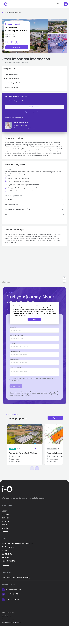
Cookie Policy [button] (31, 313)
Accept (34, 319)
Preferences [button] (23, 315)
